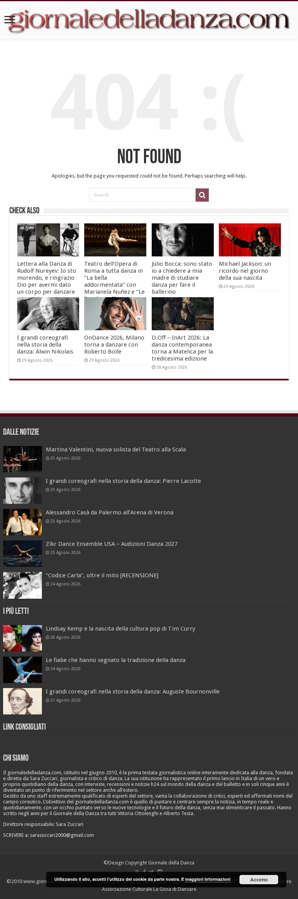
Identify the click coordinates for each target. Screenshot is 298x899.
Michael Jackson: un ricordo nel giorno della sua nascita (245, 270)
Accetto (259, 879)
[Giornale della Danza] (149, 20)
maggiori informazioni (207, 879)
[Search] (202, 195)
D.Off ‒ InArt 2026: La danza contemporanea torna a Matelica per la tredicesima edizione (182, 348)
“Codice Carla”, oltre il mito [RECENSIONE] (102, 575)
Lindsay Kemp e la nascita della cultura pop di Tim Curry (120, 628)
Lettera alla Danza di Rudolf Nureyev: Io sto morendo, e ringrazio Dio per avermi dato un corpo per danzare (46, 277)
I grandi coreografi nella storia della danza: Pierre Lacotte (123, 480)
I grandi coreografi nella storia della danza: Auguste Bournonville (133, 691)
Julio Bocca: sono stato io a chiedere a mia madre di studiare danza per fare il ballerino (182, 277)
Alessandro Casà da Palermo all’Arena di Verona (109, 512)
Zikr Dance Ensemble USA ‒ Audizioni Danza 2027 (111, 543)
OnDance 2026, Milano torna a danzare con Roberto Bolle (114, 344)
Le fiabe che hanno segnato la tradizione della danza (115, 660)
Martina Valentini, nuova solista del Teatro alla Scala (116, 449)
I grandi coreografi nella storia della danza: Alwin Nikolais (45, 344)
